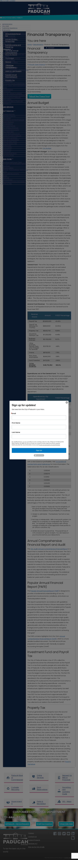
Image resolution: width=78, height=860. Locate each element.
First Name (16, 423)
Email (14, 413)
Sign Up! (39, 450)
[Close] (67, 402)
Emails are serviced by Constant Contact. (49, 445)
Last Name (16, 432)
